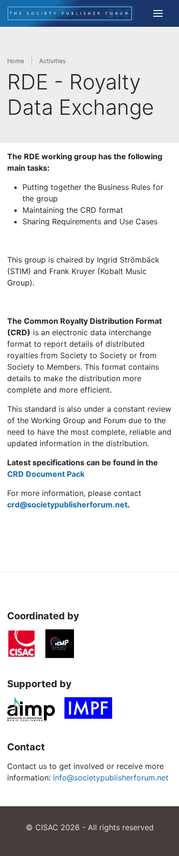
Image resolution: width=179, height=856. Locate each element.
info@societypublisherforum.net (110, 777)
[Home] (70, 13)
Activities (52, 61)
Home (15, 61)
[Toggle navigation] (158, 13)
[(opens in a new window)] (21, 646)
